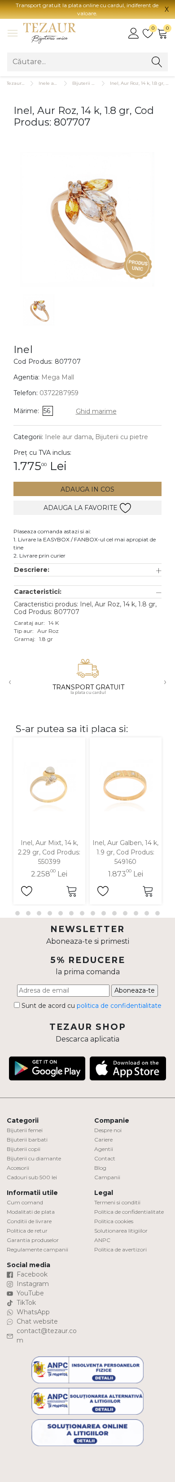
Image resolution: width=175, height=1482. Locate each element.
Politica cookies (113, 1221)
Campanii (107, 1177)
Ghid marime (96, 411)
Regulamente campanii (37, 1249)
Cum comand (25, 1202)
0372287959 (59, 393)
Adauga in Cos (87, 489)
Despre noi (108, 1130)
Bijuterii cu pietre (121, 437)
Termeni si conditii (117, 1202)
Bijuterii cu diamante (34, 1158)
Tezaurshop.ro (22, 83)
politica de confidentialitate (119, 1006)
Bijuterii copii (23, 1149)
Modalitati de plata (31, 1211)
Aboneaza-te (134, 990)
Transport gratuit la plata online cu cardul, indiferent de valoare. (87, 9)
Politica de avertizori (120, 1249)
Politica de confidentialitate (129, 1211)
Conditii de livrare (29, 1221)
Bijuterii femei (25, 1130)
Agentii (103, 1149)
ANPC (102, 1240)
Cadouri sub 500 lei (32, 1177)
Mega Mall (57, 377)
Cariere (103, 1139)
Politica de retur (27, 1230)
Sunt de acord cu (91, 1006)
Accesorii (18, 1167)
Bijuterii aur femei (93, 83)
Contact (104, 1158)
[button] (88, 569)
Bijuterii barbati (27, 1139)
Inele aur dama (56, 83)
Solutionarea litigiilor (121, 1230)
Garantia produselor (33, 1240)
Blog (100, 1167)
